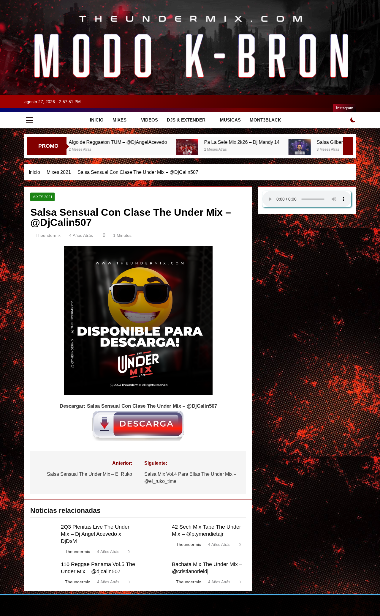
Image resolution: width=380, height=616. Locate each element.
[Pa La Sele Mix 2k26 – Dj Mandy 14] (146, 150)
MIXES (119, 119)
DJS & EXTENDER (186, 119)
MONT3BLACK (265, 119)
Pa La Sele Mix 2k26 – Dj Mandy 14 (201, 142)
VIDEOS (149, 119)
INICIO (97, 119)
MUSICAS (230, 119)
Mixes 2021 (42, 197)
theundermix (48, 235)
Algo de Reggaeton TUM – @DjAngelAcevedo (77, 142)
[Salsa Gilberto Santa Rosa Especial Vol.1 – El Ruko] (259, 150)
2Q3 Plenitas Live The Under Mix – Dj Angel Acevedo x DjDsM (95, 534)
